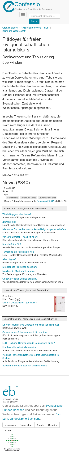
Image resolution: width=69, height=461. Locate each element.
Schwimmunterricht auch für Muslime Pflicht (24, 365)
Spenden (52, 425)
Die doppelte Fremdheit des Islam (19, 266)
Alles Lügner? (9, 259)
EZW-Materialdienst (47, 197)
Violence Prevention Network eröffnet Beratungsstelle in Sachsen (30, 356)
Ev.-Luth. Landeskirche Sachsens (31, 416)
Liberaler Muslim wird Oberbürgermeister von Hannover (30, 324)
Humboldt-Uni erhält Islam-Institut (19, 347)
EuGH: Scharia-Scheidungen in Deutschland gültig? (28, 342)
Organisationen (10, 27)
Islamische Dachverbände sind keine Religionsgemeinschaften (34, 229)
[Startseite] (9, 6)
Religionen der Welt (31, 27)
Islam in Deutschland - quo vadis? (19, 302)
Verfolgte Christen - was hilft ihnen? (20, 236)
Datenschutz (26, 425)
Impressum (10, 425)
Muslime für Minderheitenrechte (18, 271)
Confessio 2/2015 (46, 201)
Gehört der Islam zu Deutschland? (19, 278)
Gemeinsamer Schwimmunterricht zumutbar (24, 332)
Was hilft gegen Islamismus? (16, 214)
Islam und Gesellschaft (14, 30)
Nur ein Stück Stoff (11, 244)
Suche (7, 430)
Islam (46, 27)
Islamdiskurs (12, 197)
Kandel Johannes (28, 197)
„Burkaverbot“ (9, 221)
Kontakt (40, 425)
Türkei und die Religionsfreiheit (18, 251)
